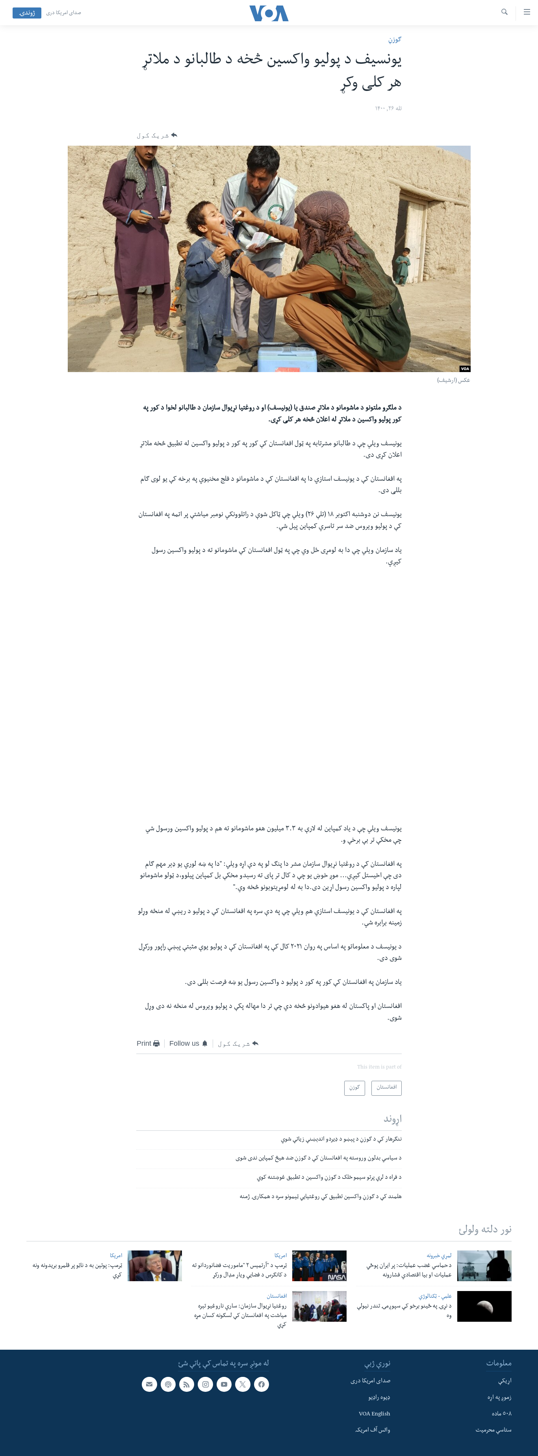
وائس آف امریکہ (372, 1430)
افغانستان (277, 1297)
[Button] (157, 135)
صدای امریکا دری (63, 13)
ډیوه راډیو (379, 1398)
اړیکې (505, 1381)
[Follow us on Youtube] (224, 1384)
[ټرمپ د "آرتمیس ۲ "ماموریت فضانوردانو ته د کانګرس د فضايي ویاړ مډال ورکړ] (319, 1265)
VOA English (374, 1414)
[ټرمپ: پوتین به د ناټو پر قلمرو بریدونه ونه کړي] (155, 1265)
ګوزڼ (395, 40)
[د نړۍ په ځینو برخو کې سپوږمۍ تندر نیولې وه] (484, 1306)
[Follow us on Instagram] (205, 1384)
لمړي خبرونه (439, 1256)
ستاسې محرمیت (493, 1430)
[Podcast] (168, 1384)
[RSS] (186, 1384)
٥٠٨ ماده (502, 1414)
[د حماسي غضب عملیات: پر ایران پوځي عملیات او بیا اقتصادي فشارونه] (484, 1265)
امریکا (281, 1256)
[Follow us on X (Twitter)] (242, 1384)
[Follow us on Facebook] (261, 1384)
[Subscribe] (149, 1384)
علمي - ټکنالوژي (435, 1297)
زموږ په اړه (500, 1398)
